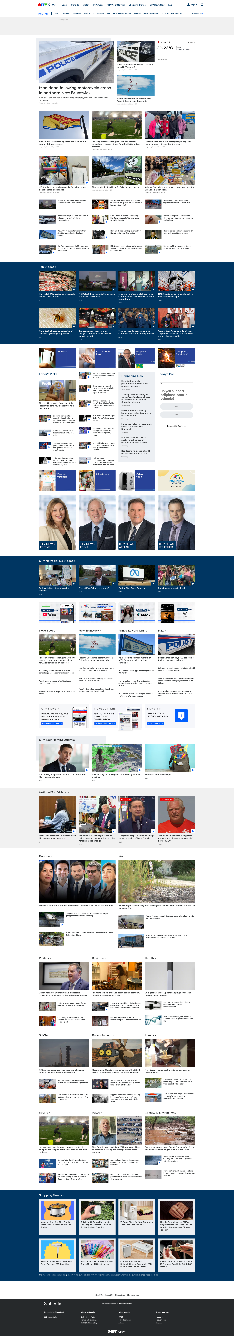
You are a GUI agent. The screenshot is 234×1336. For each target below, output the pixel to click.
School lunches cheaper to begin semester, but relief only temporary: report (103, 431)
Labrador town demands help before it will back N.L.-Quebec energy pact (176, 669)
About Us (98, 1295)
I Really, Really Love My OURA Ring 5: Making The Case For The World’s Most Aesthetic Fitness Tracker (176, 1226)
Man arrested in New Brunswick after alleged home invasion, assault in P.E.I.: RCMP (135, 683)
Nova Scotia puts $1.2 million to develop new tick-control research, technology (178, 218)
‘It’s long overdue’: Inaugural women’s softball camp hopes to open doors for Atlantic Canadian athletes (116, 144)
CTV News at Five (195, 13)
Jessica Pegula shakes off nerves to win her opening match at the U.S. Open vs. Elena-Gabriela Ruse (73, 1176)
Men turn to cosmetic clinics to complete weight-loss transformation (176, 1004)
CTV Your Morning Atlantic (173, 13)
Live (170, 5)
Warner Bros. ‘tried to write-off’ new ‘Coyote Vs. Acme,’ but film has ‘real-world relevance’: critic (175, 333)
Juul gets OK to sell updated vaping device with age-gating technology (168, 994)
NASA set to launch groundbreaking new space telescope (175, 295)
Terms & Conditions (89, 1320)
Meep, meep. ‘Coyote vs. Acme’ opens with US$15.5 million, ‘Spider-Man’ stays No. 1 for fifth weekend (116, 1071)
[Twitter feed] (45, 1303)
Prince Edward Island (122, 13)
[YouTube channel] (55, 1303)
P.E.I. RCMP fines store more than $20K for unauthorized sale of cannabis (72, 233)
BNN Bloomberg (124, 1320)
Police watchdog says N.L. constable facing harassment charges (176, 659)
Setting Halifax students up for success (54, 589)
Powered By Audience (176, 426)
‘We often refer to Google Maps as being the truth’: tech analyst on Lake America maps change (97, 838)
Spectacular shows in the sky (172, 588)
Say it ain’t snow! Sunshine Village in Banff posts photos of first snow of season (179, 1173)
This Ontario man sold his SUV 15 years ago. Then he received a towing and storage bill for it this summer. (116, 1150)
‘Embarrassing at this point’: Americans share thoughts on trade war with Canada (63, 446)
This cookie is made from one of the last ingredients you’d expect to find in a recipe (56, 406)
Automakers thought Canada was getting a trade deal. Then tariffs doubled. (124, 1162)
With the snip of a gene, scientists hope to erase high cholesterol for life (178, 1019)
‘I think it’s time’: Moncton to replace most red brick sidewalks (104, 375)
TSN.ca (121, 1323)
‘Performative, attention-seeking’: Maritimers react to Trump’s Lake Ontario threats (124, 218)
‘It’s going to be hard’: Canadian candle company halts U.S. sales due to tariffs (116, 994)
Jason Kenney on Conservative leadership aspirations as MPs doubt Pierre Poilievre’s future (63, 994)
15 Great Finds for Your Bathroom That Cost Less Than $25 (136, 1223)
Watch (86, 5)
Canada (75, 5)
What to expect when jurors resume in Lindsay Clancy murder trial (57, 837)
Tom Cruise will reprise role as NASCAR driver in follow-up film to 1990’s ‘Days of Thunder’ (125, 1082)
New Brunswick (103, 13)
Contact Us (108, 1295)
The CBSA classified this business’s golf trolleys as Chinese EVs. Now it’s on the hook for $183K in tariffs (125, 1005)
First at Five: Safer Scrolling (131, 588)
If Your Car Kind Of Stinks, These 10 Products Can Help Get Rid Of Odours (176, 1264)
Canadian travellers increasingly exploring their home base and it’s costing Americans (168, 143)
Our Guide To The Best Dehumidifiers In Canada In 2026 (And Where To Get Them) (136, 1264)
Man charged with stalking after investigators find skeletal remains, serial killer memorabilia (156, 906)
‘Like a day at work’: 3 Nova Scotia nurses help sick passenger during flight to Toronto (103, 389)
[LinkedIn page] (59, 1303)
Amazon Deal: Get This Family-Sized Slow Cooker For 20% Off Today (56, 1224)
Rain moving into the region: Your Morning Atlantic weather (116, 775)
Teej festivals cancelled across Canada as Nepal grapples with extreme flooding (87, 915)
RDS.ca (159, 1323)
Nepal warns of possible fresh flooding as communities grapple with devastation (177, 1159)
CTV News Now (157, 5)
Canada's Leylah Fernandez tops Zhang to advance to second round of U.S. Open (73, 1162)
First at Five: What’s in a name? (94, 588)
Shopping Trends (137, 5)
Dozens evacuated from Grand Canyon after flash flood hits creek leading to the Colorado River (169, 1148)
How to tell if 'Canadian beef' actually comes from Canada (57, 295)
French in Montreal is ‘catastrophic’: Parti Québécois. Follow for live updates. (76, 905)
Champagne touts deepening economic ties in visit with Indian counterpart (71, 1020)
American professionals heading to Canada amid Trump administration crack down (136, 296)
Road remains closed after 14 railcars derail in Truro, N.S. (135, 65)
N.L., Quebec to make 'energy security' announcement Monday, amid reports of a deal (176, 693)
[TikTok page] (50, 1303)
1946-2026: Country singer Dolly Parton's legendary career (104, 418)
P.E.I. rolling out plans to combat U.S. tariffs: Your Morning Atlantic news (62, 775)
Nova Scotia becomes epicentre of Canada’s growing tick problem (56, 332)
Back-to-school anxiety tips (158, 774)
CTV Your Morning (116, 5)
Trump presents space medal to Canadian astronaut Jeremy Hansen (136, 332)
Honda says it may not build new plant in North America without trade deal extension (126, 1176)
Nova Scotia (89, 13)
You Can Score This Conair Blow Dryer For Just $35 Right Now (56, 1262)
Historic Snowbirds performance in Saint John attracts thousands (96, 659)
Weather (66, 13)
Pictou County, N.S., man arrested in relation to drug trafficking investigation (73, 218)
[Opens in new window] (57, 358)
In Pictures (98, 5)
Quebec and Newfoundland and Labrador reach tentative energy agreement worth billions (176, 681)
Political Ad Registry (89, 1323)
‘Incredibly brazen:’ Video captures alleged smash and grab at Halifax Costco (104, 446)
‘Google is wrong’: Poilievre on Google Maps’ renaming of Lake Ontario (136, 837)
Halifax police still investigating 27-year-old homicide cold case (178, 232)
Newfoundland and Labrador (146, 13)
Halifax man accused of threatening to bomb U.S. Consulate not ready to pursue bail (73, 248)
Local (64, 5)
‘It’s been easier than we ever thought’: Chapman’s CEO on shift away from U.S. (95, 333)
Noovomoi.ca (161, 1320)
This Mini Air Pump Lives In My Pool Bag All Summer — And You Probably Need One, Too (96, 1224)
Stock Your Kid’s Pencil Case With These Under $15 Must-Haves (97, 1262)
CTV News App (133, 1295)
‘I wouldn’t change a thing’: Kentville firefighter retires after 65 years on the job (104, 404)
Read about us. (152, 1275)
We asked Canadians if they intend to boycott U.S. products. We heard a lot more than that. (126, 203)
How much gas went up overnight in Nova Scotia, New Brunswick (125, 232)
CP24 (120, 1317)
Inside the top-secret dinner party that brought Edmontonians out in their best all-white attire (177, 1081)
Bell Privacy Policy (88, 1317)
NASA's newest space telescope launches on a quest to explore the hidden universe (61, 1071)
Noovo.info (160, 1317)
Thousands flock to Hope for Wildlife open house (115, 187)
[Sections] (31, 4)
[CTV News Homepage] (47, 4)
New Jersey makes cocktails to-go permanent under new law (167, 1071)
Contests (77, 13)
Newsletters (120, 1295)
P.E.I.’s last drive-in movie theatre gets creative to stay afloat (97, 295)
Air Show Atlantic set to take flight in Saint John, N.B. (63, 433)
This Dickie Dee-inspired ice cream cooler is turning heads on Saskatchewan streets (178, 1096)
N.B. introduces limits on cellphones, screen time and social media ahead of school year (126, 248)
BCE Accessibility (51, 1317)
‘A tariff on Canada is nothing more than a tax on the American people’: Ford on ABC (175, 838)
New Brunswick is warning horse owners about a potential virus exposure (62, 143)
